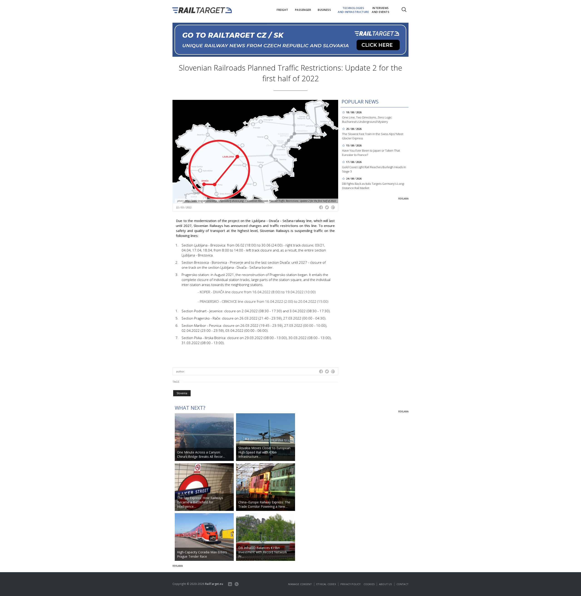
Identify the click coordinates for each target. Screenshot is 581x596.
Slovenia (182, 393)
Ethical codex (326, 584)
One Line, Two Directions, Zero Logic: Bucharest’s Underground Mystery (367, 119)
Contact (402, 584)
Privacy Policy (350, 584)
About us (385, 584)
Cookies (369, 584)
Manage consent (300, 584)
